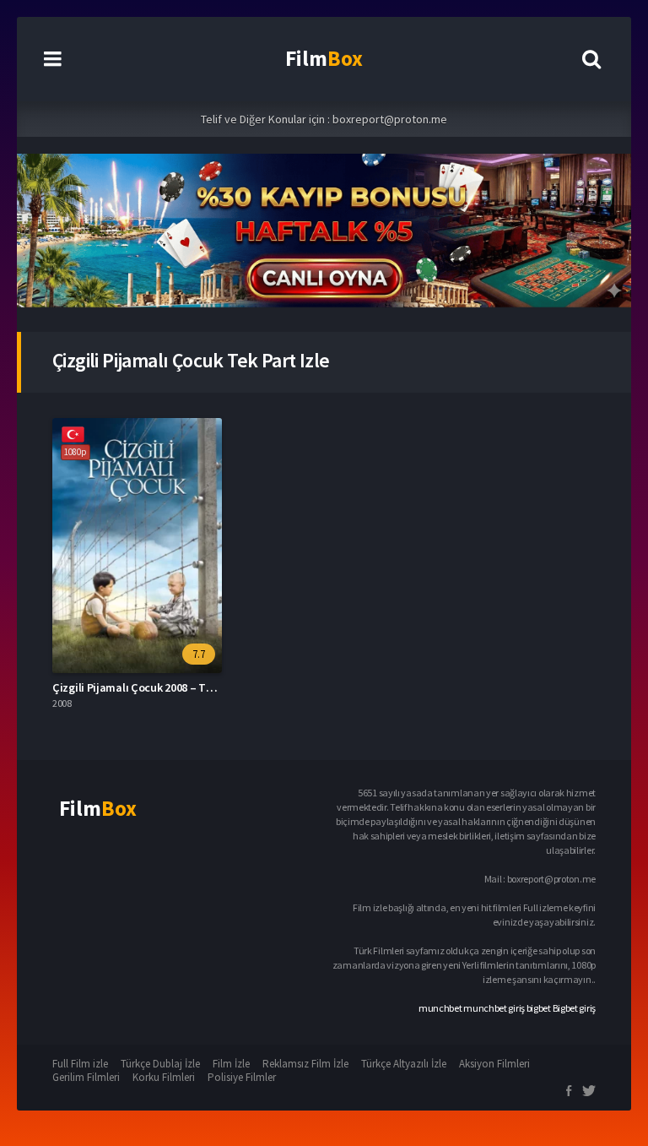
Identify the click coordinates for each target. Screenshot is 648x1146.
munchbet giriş (494, 1008)
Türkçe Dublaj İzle (160, 1063)
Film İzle (231, 1063)
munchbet (440, 1008)
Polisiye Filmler (242, 1077)
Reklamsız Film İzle (305, 1063)
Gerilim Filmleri (86, 1077)
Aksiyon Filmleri (494, 1063)
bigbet (538, 1008)
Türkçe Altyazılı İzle (403, 1063)
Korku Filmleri (163, 1077)
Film (324, 58)
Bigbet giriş (574, 1008)
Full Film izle (80, 1063)
